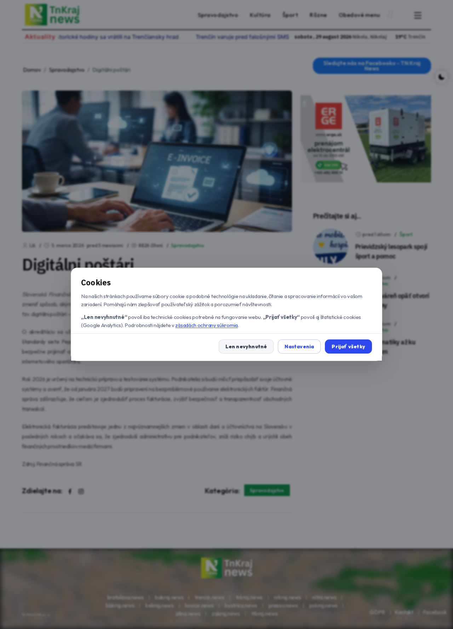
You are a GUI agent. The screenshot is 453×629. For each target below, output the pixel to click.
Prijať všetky (348, 347)
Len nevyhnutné (246, 347)
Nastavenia (299, 347)
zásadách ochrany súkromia (206, 325)
